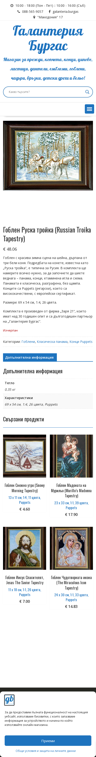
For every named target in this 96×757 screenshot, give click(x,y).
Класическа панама (52, 341)
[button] (89, 109)
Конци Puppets (81, 341)
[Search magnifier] (87, 92)
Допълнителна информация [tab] (29, 357)
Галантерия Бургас (48, 39)
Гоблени (28, 341)
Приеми (48, 740)
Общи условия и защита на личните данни (46, 751)
